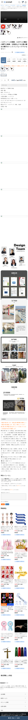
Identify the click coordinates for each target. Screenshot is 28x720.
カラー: (14, 66)
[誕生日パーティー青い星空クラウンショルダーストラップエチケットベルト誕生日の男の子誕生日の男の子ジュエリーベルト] (21, 519)
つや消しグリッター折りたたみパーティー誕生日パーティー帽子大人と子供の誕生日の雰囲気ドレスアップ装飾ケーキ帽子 (21, 556)
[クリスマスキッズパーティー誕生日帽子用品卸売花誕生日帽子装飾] (7, 544)
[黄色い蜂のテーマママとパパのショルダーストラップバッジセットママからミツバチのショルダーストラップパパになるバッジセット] (21, 572)
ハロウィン (18, 5)
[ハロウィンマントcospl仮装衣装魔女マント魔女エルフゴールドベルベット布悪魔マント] (21, 652)
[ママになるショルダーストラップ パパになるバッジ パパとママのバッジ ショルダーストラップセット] (21, 599)
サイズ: (2, 72)
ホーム (2, 5)
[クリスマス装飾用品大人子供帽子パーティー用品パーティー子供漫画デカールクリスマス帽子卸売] (7, 572)
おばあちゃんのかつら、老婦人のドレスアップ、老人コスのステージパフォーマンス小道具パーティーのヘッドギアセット (7, 529)
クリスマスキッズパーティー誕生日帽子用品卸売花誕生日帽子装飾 (7, 553)
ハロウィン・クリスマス (10, 5)
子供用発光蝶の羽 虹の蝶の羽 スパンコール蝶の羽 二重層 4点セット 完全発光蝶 (7, 608)
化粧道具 (24, 5)
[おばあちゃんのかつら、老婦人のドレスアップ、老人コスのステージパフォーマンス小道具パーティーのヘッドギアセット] (7, 519)
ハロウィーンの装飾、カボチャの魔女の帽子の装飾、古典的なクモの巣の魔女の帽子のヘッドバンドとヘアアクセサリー (13, 687)
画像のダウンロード (22, 37)
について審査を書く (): (13, 480)
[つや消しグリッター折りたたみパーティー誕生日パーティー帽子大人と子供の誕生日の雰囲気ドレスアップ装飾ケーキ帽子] (21, 545)
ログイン (19, 485)
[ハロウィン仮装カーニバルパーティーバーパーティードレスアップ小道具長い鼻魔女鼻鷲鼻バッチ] (21, 626)
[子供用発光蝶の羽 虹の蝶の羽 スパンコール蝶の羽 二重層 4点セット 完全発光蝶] (7, 599)
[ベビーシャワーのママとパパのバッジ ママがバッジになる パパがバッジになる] (7, 626)
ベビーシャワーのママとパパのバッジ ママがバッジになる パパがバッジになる (7, 635)
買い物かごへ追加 (14, 718)
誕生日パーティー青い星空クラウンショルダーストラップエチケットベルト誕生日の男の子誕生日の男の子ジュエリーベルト (21, 529)
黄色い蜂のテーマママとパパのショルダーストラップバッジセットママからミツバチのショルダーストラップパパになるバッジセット (21, 582)
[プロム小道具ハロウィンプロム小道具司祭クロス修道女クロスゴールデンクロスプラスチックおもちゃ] (7, 652)
